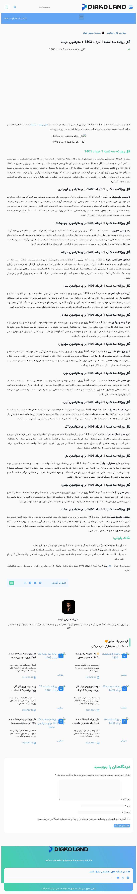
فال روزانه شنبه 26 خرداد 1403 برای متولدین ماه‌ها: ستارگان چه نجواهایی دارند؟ (85, 723)
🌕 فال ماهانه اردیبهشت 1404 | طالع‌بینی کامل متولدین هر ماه (87, 657)
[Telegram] (127, 877)
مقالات (110, 33)
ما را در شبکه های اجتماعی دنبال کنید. (109, 872)
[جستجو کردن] (15, 7)
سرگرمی (122, 33)
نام (127, 806)
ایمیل (126, 812)
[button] (81, 17)
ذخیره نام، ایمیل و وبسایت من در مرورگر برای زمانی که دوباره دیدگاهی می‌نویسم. (82, 819)
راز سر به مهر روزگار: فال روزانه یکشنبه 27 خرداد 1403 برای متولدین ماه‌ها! (23, 690)
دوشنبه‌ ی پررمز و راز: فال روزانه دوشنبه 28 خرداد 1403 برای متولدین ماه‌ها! (86, 690)
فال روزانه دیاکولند (39, 124)
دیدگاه (125, 799)
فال (116, 33)
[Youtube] (117, 877)
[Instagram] (122, 877)
